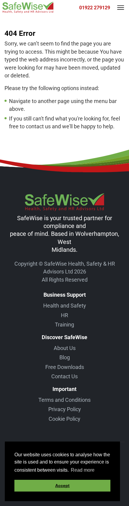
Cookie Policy (64, 419)
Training (64, 324)
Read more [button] (82, 470)
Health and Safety (64, 305)
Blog (64, 357)
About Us (65, 348)
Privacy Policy (64, 409)
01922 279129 (94, 8)
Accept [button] (62, 485)
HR (64, 315)
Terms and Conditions (64, 400)
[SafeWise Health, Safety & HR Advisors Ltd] (27, 7)
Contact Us (64, 376)
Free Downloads (64, 367)
